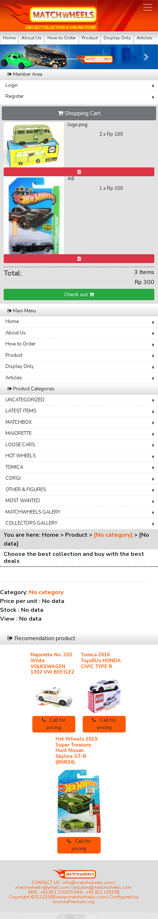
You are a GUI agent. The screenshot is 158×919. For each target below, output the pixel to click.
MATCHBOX (19, 422)
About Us (31, 38)
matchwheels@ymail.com (42, 887)
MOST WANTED (23, 500)
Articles (144, 38)
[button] (12, 57)
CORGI (13, 478)
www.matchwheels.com (81, 897)
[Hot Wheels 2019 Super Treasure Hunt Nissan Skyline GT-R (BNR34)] (78, 801)
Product (90, 38)
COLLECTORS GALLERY (31, 523)
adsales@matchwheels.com (102, 887)
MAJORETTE (19, 433)
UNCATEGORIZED (25, 400)
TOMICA (14, 467)
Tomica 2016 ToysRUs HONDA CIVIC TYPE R (101, 661)
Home (9, 38)
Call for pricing (56, 724)
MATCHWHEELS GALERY (33, 512)
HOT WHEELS (21, 456)
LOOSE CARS (20, 444)
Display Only (117, 38)
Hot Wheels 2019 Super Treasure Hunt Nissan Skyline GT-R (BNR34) (76, 750)
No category (46, 592)
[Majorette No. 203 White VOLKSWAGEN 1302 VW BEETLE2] (53, 696)
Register (15, 96)
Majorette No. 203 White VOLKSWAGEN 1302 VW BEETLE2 (52, 663)
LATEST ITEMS (21, 411)
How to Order (61, 38)
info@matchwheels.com (88, 883)
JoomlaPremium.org (73, 902)
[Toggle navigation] (147, 7)
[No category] (113, 535)
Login (12, 85)
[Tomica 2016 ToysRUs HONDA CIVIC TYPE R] (104, 693)
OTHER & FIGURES (26, 489)
